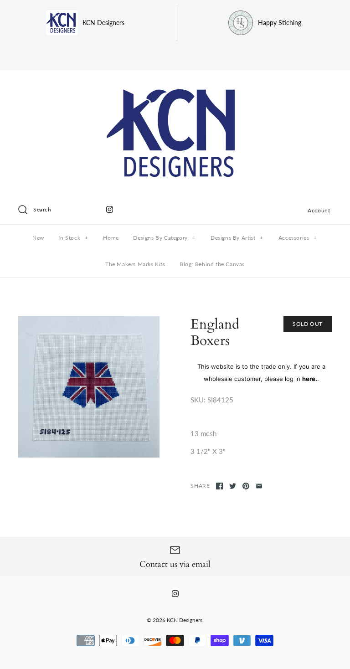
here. (309, 378)
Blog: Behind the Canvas (212, 264)
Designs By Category (164, 237)
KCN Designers (184, 620)
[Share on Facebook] (219, 486)
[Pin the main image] (245, 486)
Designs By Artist (237, 237)
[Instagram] (109, 209)
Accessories (297, 237)
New (38, 237)
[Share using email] (259, 486)
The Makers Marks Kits (135, 264)
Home (110, 237)
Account (319, 210)
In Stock (73, 237)
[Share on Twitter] (232, 486)
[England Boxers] (89, 387)
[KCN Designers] (175, 85)
